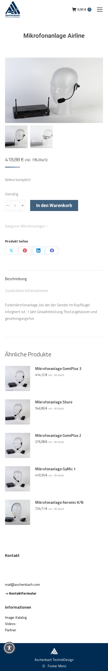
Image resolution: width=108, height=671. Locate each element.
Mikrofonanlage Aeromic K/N (59, 502)
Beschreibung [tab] (16, 279)
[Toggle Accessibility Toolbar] (9, 647)
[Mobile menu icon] (99, 9)
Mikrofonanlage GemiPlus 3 (58, 368)
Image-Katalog (16, 617)
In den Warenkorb (54, 205)
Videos (10, 623)
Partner (10, 630)
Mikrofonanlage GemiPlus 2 (58, 435)
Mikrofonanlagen (33, 226)
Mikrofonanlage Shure (53, 402)
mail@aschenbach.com (22, 584)
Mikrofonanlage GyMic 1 (55, 469)
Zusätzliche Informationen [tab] (26, 290)
